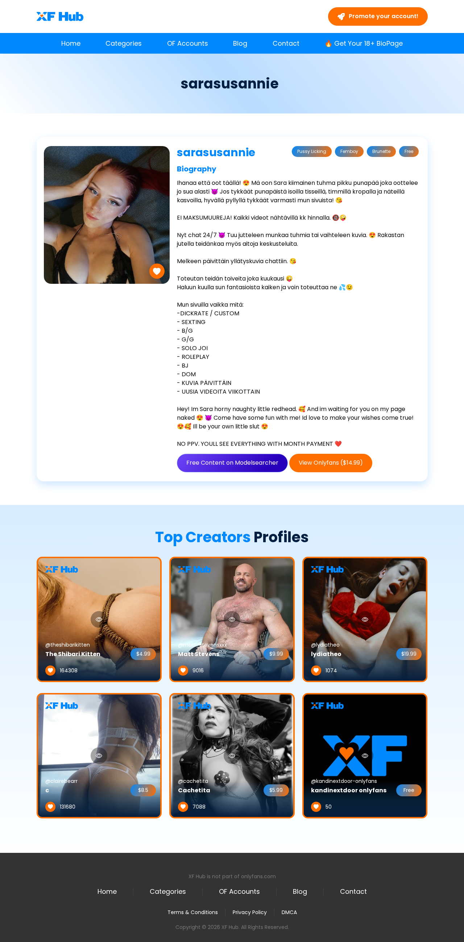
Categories (123, 43)
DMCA (289, 912)
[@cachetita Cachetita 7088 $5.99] (232, 755)
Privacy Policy (250, 912)
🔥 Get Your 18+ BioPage (363, 43)
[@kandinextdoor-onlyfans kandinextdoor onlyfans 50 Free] (365, 755)
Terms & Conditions (192, 912)
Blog (240, 43)
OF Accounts (187, 43)
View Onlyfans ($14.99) (331, 462)
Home (70, 43)
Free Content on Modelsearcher (232, 462)
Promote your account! (382, 16)
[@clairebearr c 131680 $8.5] (99, 755)
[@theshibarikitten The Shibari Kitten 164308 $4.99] (99, 619)
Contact (286, 43)
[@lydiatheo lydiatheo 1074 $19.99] (365, 619)
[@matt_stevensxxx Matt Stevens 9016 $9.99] (232, 619)
